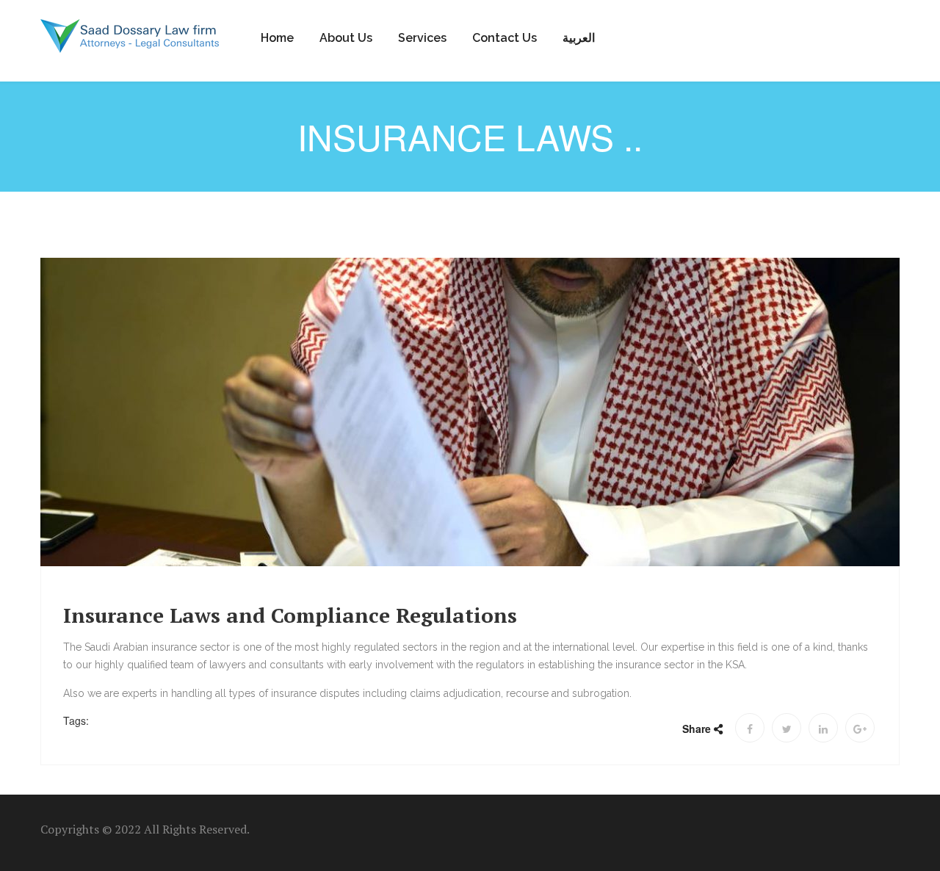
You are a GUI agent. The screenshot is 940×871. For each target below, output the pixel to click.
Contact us (504, 38)
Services (422, 38)
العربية (579, 38)
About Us (345, 38)
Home (277, 38)
